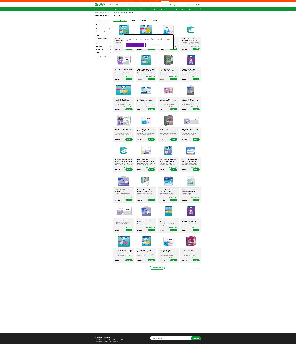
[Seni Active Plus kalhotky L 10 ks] (123, 60)
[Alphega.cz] (100, 4)
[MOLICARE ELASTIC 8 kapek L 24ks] (146, 211)
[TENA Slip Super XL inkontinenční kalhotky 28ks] (146, 90)
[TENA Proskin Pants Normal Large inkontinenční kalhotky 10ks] (168, 211)
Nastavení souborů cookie (152, 45)
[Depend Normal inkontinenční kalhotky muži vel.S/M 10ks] (168, 60)
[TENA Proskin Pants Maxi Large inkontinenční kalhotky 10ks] (168, 150)
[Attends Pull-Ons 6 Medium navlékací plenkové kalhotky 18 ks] (168, 180)
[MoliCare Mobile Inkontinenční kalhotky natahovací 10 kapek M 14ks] (190, 90)
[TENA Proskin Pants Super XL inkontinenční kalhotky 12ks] (123, 29)
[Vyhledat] (140, 4)
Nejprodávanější (120, 20)
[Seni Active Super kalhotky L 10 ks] (168, 29)
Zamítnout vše (166, 45)
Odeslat (196, 338)
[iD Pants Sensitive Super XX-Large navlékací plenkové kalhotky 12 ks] (190, 180)
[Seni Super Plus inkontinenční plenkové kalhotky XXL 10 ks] (146, 150)
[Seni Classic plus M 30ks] (123, 211)
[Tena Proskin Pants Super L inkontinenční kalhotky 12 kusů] (146, 60)
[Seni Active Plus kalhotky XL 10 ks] (123, 120)
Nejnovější (154, 20)
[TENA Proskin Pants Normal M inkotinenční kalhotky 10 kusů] (146, 241)
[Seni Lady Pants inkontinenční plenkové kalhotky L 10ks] (168, 90)
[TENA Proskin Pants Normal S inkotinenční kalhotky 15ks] (123, 90)
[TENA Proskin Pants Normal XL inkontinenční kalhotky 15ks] (146, 29)
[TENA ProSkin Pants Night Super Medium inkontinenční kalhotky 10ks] (190, 211)
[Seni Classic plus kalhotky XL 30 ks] (190, 120)
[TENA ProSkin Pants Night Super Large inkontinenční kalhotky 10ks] (190, 60)
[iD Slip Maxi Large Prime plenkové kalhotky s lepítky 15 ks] (190, 150)
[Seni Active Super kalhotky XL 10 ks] (168, 241)
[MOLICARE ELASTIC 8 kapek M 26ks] (123, 180)
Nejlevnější (133, 20)
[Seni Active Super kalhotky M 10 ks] (146, 120)
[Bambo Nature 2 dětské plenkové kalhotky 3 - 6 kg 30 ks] (146, 180)
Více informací (165, 1)
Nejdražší (143, 20)
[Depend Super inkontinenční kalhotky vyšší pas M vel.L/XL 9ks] (168, 120)
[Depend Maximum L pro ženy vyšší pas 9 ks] (190, 241)
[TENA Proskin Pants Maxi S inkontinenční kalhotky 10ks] (123, 241)
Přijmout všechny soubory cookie (135, 45)
